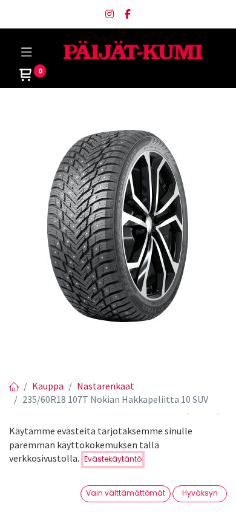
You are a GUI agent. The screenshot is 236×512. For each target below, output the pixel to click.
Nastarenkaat (105, 386)
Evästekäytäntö (113, 459)
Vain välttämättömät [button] (125, 493)
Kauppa (48, 386)
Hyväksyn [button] (200, 493)
